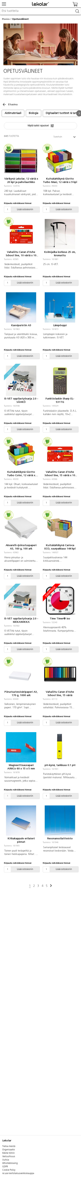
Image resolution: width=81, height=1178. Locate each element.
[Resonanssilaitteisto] (60, 821)
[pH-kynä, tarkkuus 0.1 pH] (60, 747)
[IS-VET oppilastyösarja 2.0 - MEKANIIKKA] (21, 601)
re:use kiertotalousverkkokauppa (18, 1173)
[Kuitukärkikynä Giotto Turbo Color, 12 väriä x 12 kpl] (21, 454)
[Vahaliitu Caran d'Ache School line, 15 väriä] (60, 674)
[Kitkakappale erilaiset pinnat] (21, 821)
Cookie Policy (8, 1170)
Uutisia (5, 1160)
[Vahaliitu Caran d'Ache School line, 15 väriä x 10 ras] (60, 454)
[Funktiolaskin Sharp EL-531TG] (60, 381)
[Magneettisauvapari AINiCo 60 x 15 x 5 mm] (21, 747)
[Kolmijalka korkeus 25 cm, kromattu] (60, 234)
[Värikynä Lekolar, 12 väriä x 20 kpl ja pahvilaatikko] (21, 161)
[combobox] (40, 11)
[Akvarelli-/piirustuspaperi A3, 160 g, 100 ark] (21, 527)
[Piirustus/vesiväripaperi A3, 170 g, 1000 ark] (21, 674)
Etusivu (6, 19)
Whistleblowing (10, 1163)
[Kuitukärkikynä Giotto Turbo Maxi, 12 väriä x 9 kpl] (60, 161)
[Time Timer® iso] (60, 601)
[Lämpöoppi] (60, 307)
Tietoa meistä (8, 1146)
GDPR (5, 1167)
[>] (51, 885)
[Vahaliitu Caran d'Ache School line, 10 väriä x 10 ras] (21, 234)
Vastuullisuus (8, 1156)
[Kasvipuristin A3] (21, 307)
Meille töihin (8, 1153)
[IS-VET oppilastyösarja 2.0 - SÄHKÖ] (21, 381)
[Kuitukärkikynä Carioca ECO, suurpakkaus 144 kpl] (60, 527)
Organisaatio (8, 1150)
